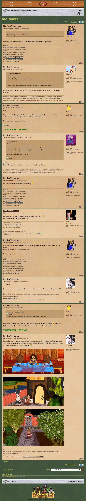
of (14, 57)
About (30, 2)
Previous (6, 461)
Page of (74, 21)
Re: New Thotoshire (12, 26)
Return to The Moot (9, 469)
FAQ (81, 13)
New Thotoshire (10, 19)
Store (56, 2)
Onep (38, 233)
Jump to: (48, 469)
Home (11, 2)
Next (81, 461)
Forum (74, 2)
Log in (74, 5)
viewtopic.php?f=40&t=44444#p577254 (33, 300)
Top (82, 63)
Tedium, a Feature (19, 231)
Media (11, 5)
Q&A (30, 5)
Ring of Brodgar (11, 481)
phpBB (35, 499)
